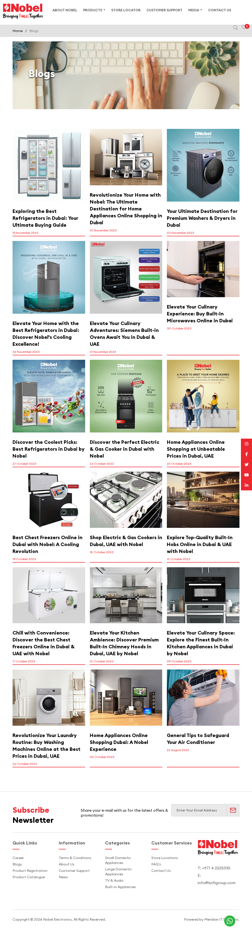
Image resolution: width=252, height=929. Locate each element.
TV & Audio (114, 880)
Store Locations (164, 858)
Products (92, 10)
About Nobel (64, 10)
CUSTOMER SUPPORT (164, 10)
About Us (66, 864)
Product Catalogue (29, 877)
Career (18, 858)
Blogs (17, 864)
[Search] (235, 28)
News (63, 877)
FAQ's (156, 864)
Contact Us (161, 870)
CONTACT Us (219, 10)
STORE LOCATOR (126, 10)
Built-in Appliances (120, 887)
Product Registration (30, 870)
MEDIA (193, 10)
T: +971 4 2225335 (214, 867)
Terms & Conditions (75, 858)
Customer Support (74, 870)
